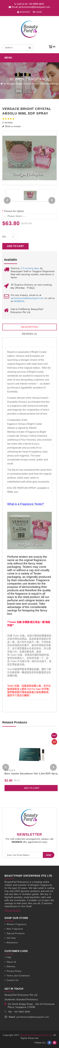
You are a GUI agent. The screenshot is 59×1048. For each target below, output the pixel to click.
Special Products (16, 933)
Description (29, 327)
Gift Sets (11, 938)
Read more (12, 911)
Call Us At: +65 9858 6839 (30, 4)
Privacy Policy (14, 971)
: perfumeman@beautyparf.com (29, 1017)
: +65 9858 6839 (19, 1011)
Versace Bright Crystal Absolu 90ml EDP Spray (33, 83)
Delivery (11, 966)
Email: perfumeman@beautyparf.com (30, 7)
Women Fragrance (16, 924)
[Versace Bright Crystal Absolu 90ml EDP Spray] (29, 158)
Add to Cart (15, 246)
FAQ (9, 957)
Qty (4, 236)
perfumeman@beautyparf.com (27, 298)
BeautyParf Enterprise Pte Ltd (36, 1035)
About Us (11, 962)
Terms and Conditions (18, 975)
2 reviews (7, 122)
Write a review (12, 126)
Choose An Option (14, 211)
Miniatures (12, 942)
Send (48, 855)
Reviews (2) (29, 334)
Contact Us (12, 980)
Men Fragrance (15, 929)
